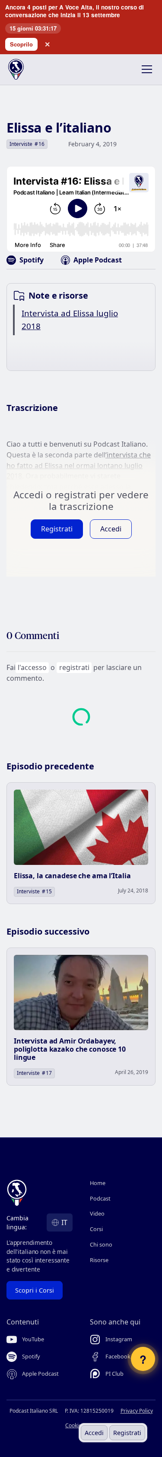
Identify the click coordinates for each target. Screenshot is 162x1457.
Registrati (127, 1433)
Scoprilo (21, 44)
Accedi (94, 1433)
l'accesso (32, 667)
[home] (22, 69)
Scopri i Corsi (34, 1290)
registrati (74, 667)
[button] (145, 69)
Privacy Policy (137, 1410)
